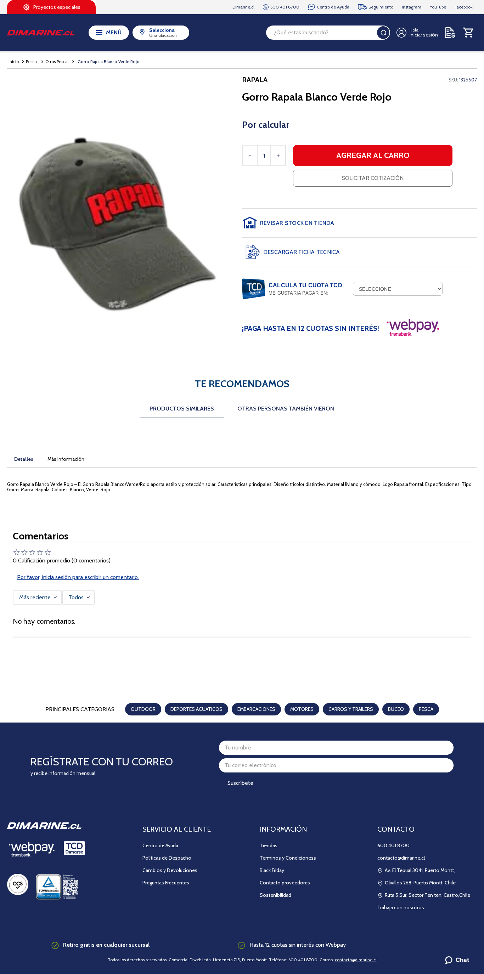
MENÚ (114, 32)
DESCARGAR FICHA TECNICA (301, 252)
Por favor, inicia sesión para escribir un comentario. (78, 577)
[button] (359, 222)
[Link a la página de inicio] (13, 61)
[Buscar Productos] (383, 32)
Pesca (31, 61)
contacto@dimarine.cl (356, 959)
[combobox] (328, 33)
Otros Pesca (56, 61)
